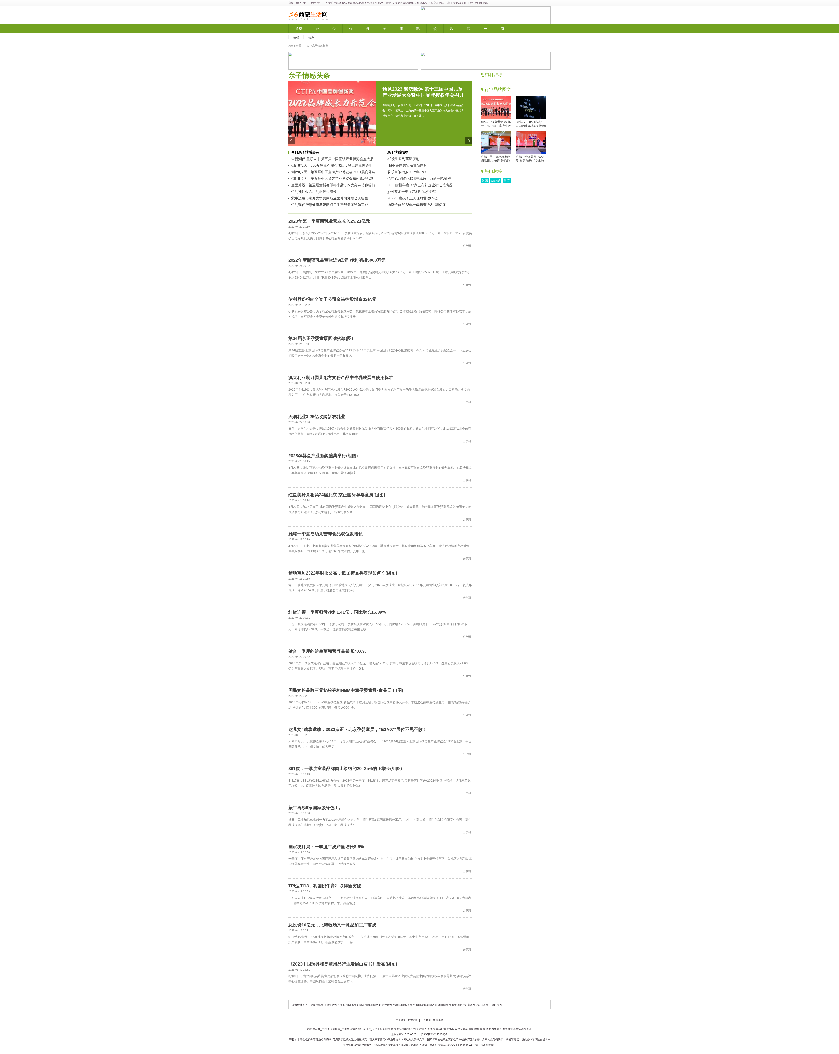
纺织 (485, 180)
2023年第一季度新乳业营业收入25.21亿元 (329, 221)
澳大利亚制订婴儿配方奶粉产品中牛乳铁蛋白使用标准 (340, 377)
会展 (311, 37)
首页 (298, 29)
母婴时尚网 (371, 1004)
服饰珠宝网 (344, 1004)
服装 (507, 180)
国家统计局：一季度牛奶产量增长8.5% (326, 846)
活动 (296, 37)
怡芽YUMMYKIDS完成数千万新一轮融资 (419, 178)
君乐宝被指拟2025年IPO (406, 172)
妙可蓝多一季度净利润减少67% (411, 192)
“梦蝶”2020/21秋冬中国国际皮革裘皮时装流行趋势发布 (531, 124)
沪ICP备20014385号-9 (434, 1034)
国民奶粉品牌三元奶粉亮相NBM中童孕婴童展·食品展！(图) (345, 690)
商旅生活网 (295, 2)
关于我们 (401, 1020)
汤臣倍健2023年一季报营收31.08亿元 (416, 205)
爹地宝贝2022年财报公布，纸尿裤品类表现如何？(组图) (342, 573)
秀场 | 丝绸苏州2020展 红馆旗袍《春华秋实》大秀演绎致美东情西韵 (531, 159)
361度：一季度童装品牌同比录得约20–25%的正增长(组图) (345, 768)
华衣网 (408, 1004)
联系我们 (413, 1020)
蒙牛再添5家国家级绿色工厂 (315, 807)
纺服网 (417, 1004)
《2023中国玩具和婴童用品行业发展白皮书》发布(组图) (342, 964)
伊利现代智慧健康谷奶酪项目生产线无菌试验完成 (329, 205)
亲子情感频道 (320, 45)
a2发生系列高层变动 (403, 159)
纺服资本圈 (455, 1004)
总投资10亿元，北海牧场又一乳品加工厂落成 (332, 924)
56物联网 (398, 1004)
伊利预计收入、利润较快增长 (314, 192)
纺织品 (495, 180)
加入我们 (426, 1020)
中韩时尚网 (495, 1004)
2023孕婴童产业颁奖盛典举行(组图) (323, 455)
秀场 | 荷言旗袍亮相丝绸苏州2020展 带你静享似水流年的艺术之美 (496, 159)
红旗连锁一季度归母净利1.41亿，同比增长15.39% (337, 612)
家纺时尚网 (358, 1004)
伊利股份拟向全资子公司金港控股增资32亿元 (332, 299)
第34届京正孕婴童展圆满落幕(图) (320, 338)
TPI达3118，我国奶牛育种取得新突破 (324, 885)
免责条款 (438, 1020)
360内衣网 (482, 1004)
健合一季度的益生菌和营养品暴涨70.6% (327, 651)
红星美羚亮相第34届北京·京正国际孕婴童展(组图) (336, 494)
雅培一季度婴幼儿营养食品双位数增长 (325, 533)
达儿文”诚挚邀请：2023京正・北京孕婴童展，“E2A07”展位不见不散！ (357, 729)
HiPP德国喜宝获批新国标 (407, 165)
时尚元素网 (385, 1004)
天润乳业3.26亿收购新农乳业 (316, 416)
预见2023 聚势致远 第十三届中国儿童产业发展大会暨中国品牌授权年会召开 (496, 124)
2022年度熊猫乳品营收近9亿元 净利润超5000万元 (337, 260)
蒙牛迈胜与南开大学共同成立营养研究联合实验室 (329, 198)
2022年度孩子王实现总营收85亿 (412, 198)
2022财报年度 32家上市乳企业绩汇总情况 (419, 185)
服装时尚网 (441, 1004)
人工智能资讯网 (314, 1004)
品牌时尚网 (428, 1004)
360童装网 (469, 1004)
